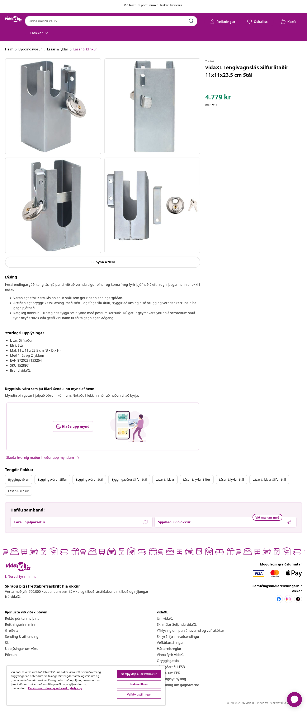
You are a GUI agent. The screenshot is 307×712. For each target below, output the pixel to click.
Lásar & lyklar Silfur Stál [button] (269, 479)
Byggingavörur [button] (18, 479)
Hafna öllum (138, 684)
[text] (218, 97)
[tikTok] (298, 599)
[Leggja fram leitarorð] (191, 21)
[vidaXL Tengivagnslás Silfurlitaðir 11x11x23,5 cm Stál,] (53, 106)
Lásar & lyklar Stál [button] (231, 479)
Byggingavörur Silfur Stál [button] (129, 479)
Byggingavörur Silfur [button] (52, 479)
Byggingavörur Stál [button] (89, 479)
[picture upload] (130, 426)
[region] (86, 685)
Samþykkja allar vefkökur (139, 674)
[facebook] (279, 599)
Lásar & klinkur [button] (18, 491)
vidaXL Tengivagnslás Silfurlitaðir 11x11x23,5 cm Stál (246, 71)
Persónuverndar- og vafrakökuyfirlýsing (55, 688)
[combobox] (111, 21)
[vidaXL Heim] (13, 19)
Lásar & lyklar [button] (165, 479)
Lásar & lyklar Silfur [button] (196, 479)
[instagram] (288, 599)
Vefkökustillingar (170, 642)
